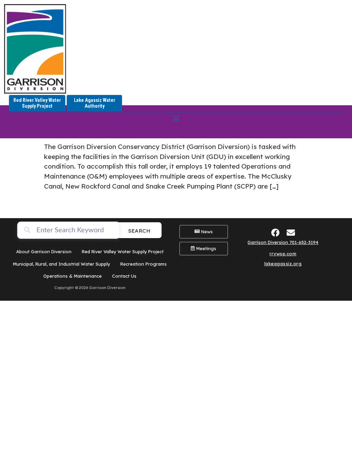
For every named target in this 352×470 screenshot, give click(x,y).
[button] (176, 118)
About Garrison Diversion (44, 251)
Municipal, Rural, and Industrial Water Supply (61, 264)
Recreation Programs (143, 264)
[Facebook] (275, 232)
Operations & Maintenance (72, 276)
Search (139, 230)
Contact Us (124, 276)
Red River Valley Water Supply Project (123, 251)
